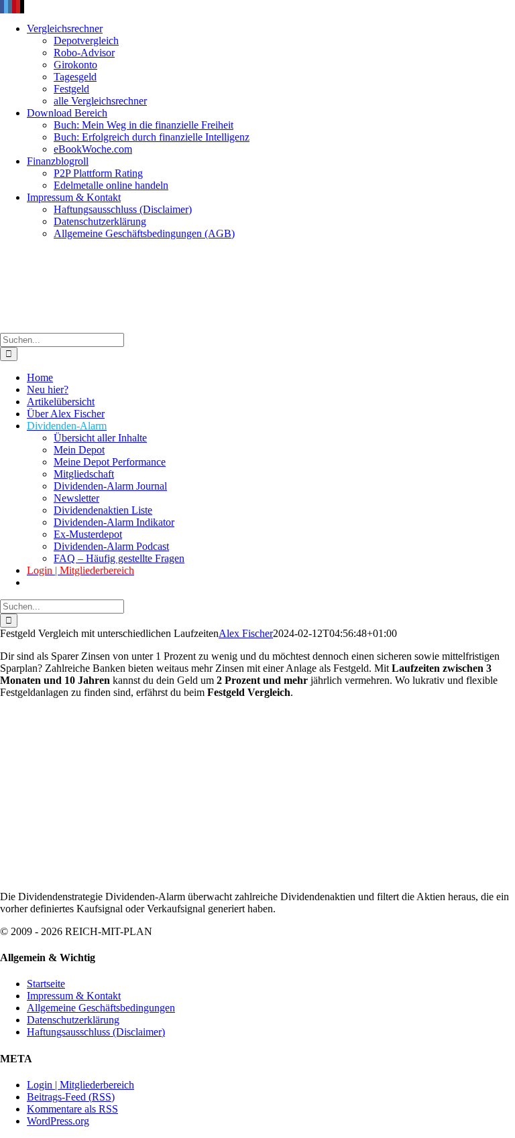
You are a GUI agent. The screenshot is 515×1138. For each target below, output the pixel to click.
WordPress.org (58, 1121)
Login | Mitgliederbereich (80, 1084)
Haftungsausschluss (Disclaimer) (96, 1032)
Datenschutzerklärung (73, 1019)
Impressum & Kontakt (74, 995)
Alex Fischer (246, 633)
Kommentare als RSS (72, 1109)
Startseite (46, 983)
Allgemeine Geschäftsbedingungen (101, 1007)
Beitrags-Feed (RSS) (71, 1097)
